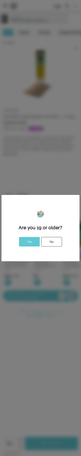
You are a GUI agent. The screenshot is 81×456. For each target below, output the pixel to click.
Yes (29, 242)
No (52, 242)
